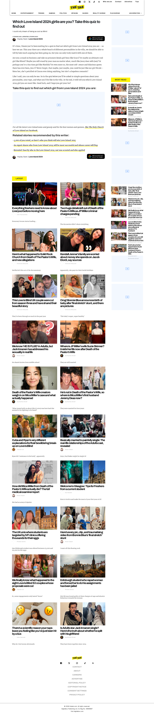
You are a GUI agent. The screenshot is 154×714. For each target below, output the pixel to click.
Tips (137, 1)
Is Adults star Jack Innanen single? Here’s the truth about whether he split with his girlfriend (81, 630)
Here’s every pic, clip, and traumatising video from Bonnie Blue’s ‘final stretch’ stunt (81, 535)
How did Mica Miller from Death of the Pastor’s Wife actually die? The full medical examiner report (32, 489)
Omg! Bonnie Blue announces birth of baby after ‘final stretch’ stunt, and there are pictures (82, 303)
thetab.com (73, 706)
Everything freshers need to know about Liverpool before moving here (34, 209)
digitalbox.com (78, 711)
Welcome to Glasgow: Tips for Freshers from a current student (82, 488)
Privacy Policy (77, 695)
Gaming (52, 13)
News (14, 13)
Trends (41, 13)
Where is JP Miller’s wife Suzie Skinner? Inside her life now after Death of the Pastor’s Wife (82, 349)
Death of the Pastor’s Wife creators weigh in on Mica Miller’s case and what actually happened (34, 395)
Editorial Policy (77, 683)
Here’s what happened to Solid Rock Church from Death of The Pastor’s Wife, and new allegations (34, 257)
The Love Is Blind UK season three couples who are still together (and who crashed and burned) (136, 237)
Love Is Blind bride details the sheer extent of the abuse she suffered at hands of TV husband (135, 226)
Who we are (107, 1)
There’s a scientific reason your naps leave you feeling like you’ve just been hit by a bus (34, 630)
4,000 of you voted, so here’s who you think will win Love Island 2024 (45, 140)
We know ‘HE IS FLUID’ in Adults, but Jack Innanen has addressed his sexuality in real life (32, 349)
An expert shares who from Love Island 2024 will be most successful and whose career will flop (56, 145)
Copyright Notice (77, 687)
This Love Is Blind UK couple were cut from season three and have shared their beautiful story (34, 303)
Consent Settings (77, 691)
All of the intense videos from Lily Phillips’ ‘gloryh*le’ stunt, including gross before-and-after (134, 89)
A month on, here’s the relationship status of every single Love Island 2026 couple (135, 111)
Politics (63, 13)
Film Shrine (115, 13)
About (77, 671)
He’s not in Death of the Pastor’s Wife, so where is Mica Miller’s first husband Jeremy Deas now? (82, 395)
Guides (85, 13)
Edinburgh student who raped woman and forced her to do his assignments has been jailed (81, 583)
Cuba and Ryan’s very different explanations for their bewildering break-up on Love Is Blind (34, 443)
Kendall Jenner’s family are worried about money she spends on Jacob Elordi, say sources (79, 257)
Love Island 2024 (36, 39)
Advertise (128, 1)
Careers (77, 675)
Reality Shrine (99, 13)
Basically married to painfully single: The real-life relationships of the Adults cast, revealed (82, 443)
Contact (118, 1)
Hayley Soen (22, 39)
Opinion (74, 13)
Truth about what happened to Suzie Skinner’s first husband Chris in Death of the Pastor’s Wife (135, 249)
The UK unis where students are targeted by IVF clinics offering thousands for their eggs (29, 535)
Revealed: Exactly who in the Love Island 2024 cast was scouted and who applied (49, 150)
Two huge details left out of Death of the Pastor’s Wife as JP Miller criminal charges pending (81, 211)
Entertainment (27, 13)
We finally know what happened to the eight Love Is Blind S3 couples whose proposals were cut (33, 583)
